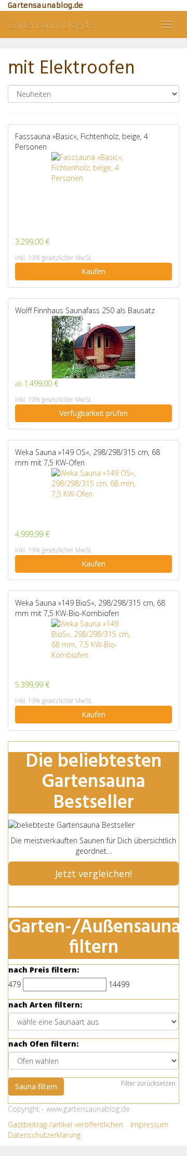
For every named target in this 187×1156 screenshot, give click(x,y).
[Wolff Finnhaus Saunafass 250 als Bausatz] (93, 347)
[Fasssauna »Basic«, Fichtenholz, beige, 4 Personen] (93, 194)
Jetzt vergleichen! (93, 873)
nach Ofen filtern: (43, 1044)
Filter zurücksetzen (148, 1083)
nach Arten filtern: (45, 1005)
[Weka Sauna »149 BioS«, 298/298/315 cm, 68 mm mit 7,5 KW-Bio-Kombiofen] (93, 649)
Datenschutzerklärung (44, 1135)
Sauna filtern (36, 1086)
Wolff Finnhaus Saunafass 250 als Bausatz (85, 310)
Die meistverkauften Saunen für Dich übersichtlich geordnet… (93, 845)
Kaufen (93, 271)
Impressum (149, 1124)
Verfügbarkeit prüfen (93, 413)
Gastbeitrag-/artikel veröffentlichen (65, 1124)
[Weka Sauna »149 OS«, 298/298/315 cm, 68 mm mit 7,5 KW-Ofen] (93, 498)
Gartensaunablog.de (51, 24)
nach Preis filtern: (43, 970)
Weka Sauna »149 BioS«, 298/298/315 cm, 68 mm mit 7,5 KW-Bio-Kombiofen (90, 608)
